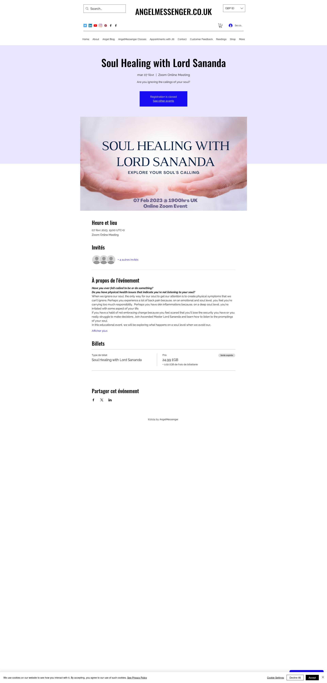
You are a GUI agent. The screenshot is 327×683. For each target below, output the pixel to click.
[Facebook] (110, 25)
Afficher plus (99, 330)
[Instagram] (100, 25)
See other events (163, 100)
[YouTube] (95, 25)
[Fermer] (323, 677)
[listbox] (234, 8)
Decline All (295, 677)
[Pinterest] (105, 25)
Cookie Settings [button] (275, 677)
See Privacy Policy (137, 677)
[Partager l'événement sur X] (101, 400)
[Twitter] (85, 25)
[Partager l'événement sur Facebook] (93, 400)
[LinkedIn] (90, 25)
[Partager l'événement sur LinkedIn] (110, 400)
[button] (234, 8)
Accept (312, 677)
